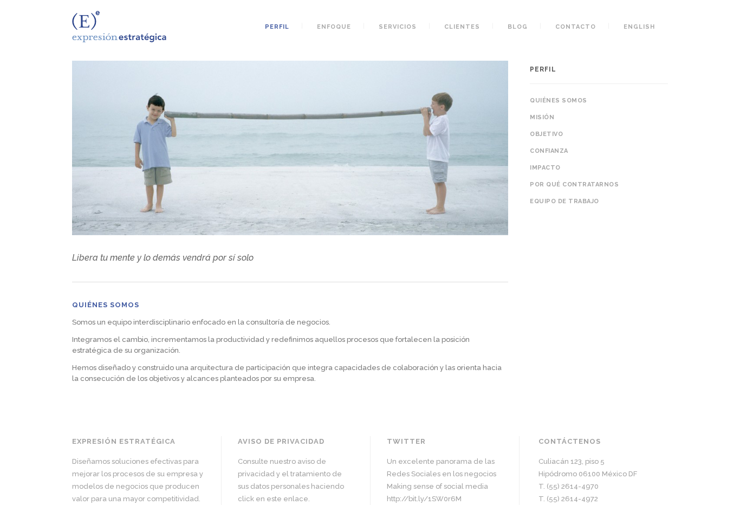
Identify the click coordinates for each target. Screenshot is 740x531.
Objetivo (546, 134)
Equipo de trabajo (564, 201)
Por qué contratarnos (574, 184)
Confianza (549, 150)
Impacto (545, 167)
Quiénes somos (558, 100)
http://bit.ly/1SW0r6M (424, 499)
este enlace (287, 499)
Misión (542, 117)
